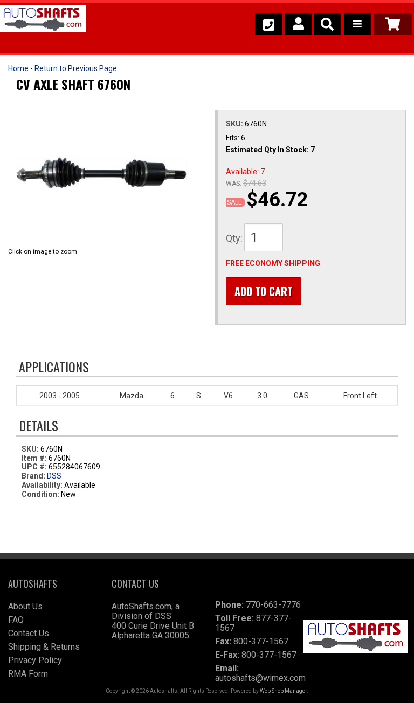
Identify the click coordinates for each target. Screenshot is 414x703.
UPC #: (35, 466)
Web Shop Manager (283, 691)
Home (18, 68)
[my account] (298, 24)
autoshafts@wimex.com (260, 678)
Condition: (40, 494)
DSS (54, 476)
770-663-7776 (273, 605)
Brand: (33, 476)
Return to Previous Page (75, 68)
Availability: (42, 485)
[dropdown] (357, 24)
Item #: (35, 458)
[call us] (268, 24)
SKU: (235, 123)
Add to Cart (263, 291)
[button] (327, 24)
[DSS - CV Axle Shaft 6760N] (102, 173)
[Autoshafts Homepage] (43, 20)
